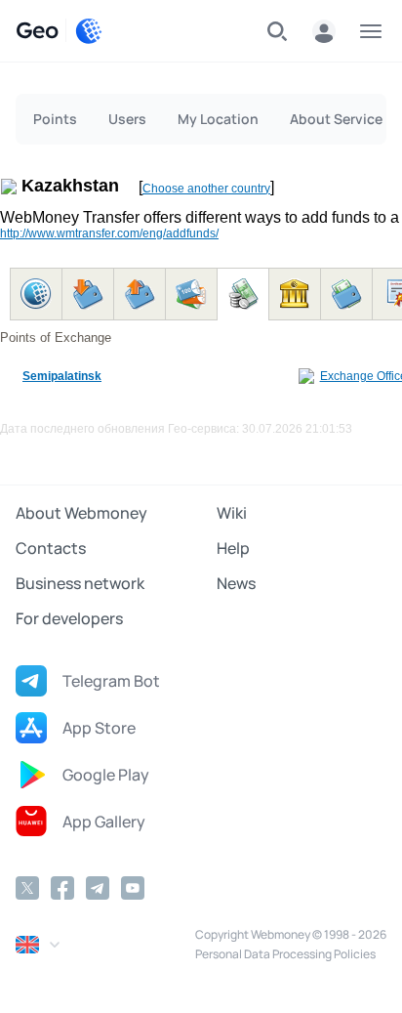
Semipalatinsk (61, 376)
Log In (324, 31)
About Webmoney (81, 513)
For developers (69, 618)
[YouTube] (132, 888)
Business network (80, 583)
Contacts (51, 548)
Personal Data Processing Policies (285, 954)
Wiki (232, 513)
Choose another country (206, 188)
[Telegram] (97, 888)
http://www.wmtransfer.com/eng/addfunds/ (109, 233)
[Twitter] (27, 888)
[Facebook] (62, 888)
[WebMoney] (88, 31)
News (236, 583)
